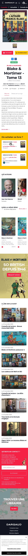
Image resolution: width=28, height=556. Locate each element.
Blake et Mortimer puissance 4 (13, 350)
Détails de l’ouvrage (16, 93)
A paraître (4, 7)
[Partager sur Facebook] (15, 59)
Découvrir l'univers (14, 275)
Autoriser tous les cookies (14, 553)
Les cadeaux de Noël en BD (12, 372)
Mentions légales (14, 533)
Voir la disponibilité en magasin (10, 160)
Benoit (23, 84)
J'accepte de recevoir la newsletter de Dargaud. (14, 478)
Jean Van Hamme (8, 84)
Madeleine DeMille (13, 85)
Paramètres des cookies (14, 548)
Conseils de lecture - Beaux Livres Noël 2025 (12, 327)
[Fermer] (26, 537)
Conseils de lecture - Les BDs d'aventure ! (12, 394)
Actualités (13, 7)
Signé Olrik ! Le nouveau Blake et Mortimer (14, 441)
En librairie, (9, 158)
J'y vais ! (14, 508)
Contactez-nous (14, 528)
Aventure (14, 62)
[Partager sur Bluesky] (12, 59)
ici (14, 484)
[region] (14, 545)
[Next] (24, 190)
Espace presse (14, 530)
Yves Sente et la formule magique (11, 418)
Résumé (6, 93)
